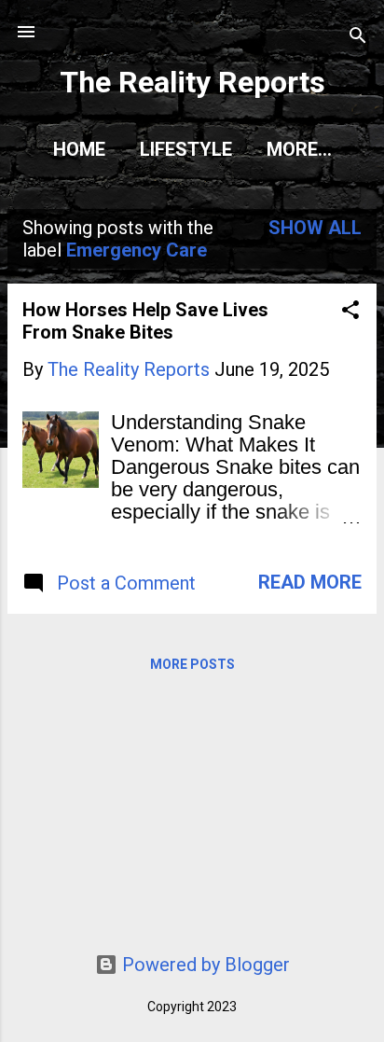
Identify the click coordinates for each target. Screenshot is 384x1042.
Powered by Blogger (203, 964)
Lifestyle (186, 149)
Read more (310, 582)
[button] (350, 312)
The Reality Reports (192, 82)
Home (79, 149)
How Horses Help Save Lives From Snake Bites (145, 321)
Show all (315, 227)
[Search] (358, 37)
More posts (192, 664)
